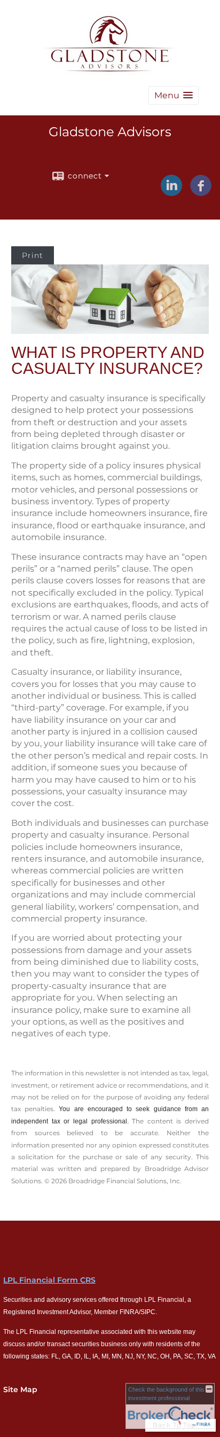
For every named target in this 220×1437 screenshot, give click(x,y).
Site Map (20, 1389)
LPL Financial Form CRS (49, 1280)
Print (32, 255)
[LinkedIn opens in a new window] (171, 192)
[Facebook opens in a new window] (200, 192)
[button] (173, 95)
